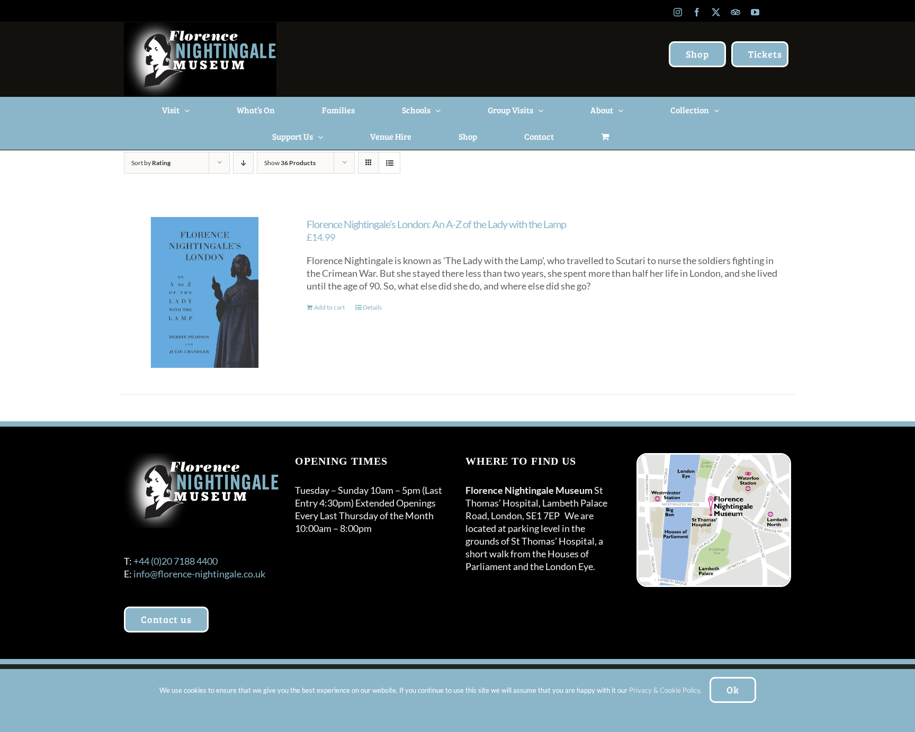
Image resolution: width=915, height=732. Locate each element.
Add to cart (329, 307)
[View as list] (389, 162)
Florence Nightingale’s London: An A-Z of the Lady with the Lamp (436, 224)
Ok (732, 689)
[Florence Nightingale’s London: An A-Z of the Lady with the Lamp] (204, 292)
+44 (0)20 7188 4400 (175, 561)
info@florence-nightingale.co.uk (199, 574)
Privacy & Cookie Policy (664, 690)
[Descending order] (243, 163)
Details (372, 307)
